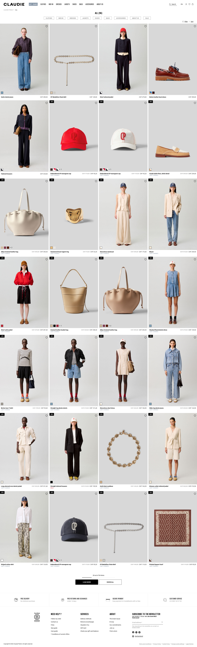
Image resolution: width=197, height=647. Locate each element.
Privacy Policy (157, 644)
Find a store (113, 631)
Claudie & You (84, 625)
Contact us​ (54, 622)
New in (60, 18)
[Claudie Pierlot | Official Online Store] (14, 4)
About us (135, 18)
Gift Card (83, 628)
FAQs (52, 625)
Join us (112, 628)
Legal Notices (189, 644)
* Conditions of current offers (60, 634)
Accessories (121, 18)
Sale (147, 18)
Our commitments (115, 625)
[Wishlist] (47, 26)
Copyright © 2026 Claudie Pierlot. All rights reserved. (18, 644)
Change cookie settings (177, 644)
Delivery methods (85, 619)
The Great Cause (115, 619)
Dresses (73, 18)
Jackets (85, 18)
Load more (87, 582)
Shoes (97, 18)
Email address (136, 622)
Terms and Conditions (145, 644)
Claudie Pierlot (9, 10)
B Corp (112, 622)
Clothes (49, 18)
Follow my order (56, 619)
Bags (108, 18)
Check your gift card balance (89, 631)
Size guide (54, 628)
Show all (110, 582)
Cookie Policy (166, 644)
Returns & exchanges (87, 622)
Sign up (162, 622)
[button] (32, 4)
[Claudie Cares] (37, 617)
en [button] (182, 4)
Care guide (54, 631)
